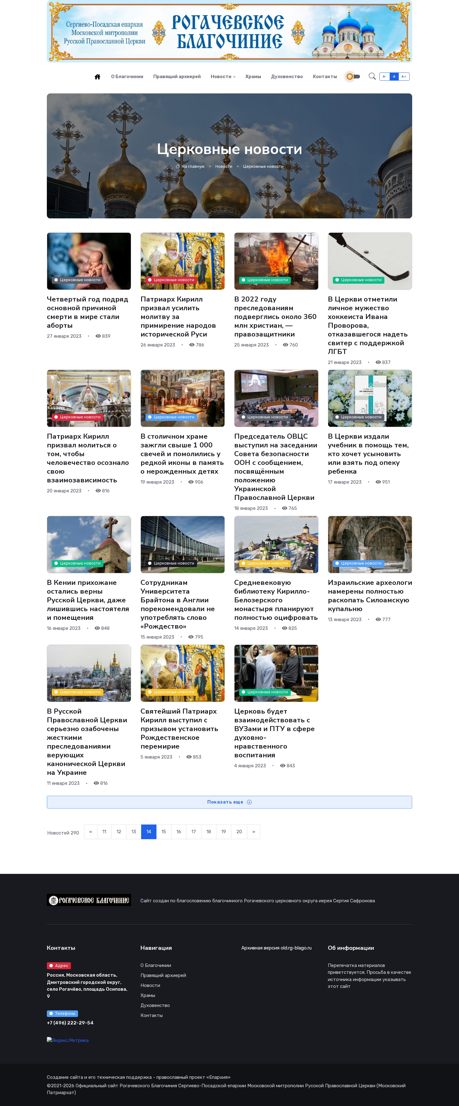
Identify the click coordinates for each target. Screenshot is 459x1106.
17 (193, 831)
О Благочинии (127, 76)
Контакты (325, 76)
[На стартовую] (97, 76)
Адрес (61, 965)
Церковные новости (263, 166)
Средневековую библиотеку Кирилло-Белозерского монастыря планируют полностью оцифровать (276, 600)
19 (223, 831)
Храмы (253, 76)
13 (133, 831)
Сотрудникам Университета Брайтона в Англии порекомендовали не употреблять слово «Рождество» (178, 604)
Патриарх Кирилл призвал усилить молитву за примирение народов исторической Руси (178, 316)
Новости (221, 76)
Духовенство (287, 76)
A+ (404, 76)
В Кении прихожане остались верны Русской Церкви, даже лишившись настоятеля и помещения (88, 600)
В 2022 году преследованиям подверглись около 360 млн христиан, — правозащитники (275, 316)
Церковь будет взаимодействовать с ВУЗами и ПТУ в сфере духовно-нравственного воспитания (274, 733)
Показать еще (225, 802)
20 (239, 831)
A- (385, 76)
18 (208, 831)
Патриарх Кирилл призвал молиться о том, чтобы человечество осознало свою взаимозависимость (88, 458)
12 (118, 831)
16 (178, 831)
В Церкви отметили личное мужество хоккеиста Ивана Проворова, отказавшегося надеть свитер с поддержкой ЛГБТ (368, 325)
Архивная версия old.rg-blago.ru (276, 948)
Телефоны (65, 1013)
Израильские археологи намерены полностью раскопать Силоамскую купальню (370, 596)
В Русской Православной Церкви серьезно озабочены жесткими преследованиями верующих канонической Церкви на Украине (87, 742)
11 (104, 831)
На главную (193, 166)
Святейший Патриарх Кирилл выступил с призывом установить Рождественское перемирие (179, 728)
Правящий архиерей (177, 76)
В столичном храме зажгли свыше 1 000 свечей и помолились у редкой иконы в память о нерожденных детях (182, 453)
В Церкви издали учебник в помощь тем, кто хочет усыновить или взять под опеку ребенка (368, 453)
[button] (372, 76)
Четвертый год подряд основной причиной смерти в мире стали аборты (87, 312)
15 (163, 831)
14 (148, 831)
